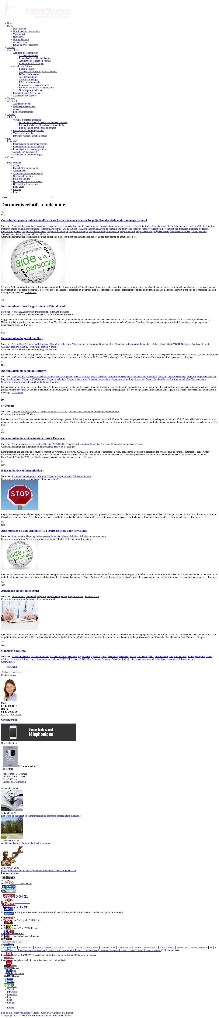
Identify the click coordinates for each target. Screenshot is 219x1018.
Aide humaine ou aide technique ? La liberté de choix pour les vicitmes (44, 530)
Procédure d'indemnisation (106, 411)
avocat (61, 226)
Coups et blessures (177, 656)
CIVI (151, 656)
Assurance (42, 226)
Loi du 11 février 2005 (161, 344)
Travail (10, 989)
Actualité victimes (15, 973)
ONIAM (86, 659)
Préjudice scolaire (144, 231)
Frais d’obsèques (99, 376)
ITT (68, 659)
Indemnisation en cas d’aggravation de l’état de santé (33, 306)
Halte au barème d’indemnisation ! (22, 470)
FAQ (9, 1000)
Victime (35, 234)
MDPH (176, 344)
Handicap (210, 226)
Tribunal (183, 659)
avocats (68, 226)
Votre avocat (13, 968)
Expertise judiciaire (142, 226)
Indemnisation (32, 228)
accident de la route (21, 656)
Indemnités (56, 228)
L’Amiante (7, 405)
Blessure (77, 226)
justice (74, 659)
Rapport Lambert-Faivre (157, 379)
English (10, 1007)
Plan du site (6, 1012)
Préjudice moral (127, 231)
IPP (63, 659)
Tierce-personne (198, 231)
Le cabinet (12, 965)
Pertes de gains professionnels (147, 228)
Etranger (70, 444)
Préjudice (183, 228)
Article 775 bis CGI (30, 411)
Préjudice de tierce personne (93, 536)
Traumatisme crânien (11, 234)
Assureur (52, 226)
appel (104, 656)
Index (10, 997)
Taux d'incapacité (19, 347)
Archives (5, 883)
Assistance (31, 226)
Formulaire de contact (12, 933)
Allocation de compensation (85, 344)
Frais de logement (179, 226)
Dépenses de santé (46, 376)
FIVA (65, 411)
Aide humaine (18, 226)
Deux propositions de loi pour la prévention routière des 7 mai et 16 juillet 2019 (38, 870)
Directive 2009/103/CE (54, 444)
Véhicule (26, 234)
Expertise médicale (161, 226)
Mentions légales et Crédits (26, 1012)
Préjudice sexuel (161, 231)
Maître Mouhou (25, 950)
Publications (13, 976)
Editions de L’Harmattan (14, 782)
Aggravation (28, 312)
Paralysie (196, 344)
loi (80, 659)
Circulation (37, 444)
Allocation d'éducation (60, 344)
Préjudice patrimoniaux (99, 379)
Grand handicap (106, 344)
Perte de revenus (124, 228)
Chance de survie (90, 226)
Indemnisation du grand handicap (22, 338)
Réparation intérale (82, 476)
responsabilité (149, 659)
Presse (10, 979)
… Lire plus (30, 292)
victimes (44, 234)
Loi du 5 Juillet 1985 (72, 228)
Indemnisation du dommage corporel (23, 370)
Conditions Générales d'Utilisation (57, 1012)
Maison (65, 536)
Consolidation (106, 226)
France (33, 659)
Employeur (137, 947)
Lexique (11, 1002)
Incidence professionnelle (13, 228)
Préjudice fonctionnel (77, 379)
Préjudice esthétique (78, 231)
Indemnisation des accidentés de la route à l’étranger (33, 438)
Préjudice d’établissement (34, 231)
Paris (58, 950)
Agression (95, 656)
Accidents (16, 312)
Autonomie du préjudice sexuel (20, 590)
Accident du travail (40, 656)
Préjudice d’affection (199, 228)
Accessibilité (18, 344)
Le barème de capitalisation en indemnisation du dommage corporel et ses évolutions (40, 815)
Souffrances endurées (180, 231)
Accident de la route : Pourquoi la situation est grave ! (26, 843)
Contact (10, 981)
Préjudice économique (57, 231)
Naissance (186, 344)
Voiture (139, 444)
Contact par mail (9, 719)
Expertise (11, 970)
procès (123, 950)
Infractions (12, 992)
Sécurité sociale (92, 596)
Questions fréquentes (13, 650)
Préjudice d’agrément (11, 231)
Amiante (16, 411)
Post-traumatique (170, 228)
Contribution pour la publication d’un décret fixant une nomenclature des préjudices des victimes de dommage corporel (74, 220)
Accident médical (58, 656)
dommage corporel (123, 226)
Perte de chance (107, 228)
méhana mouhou (91, 228)
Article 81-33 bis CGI (51, 411)
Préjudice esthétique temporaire (104, 231)
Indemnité (45, 228)
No (8, 662)
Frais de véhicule (197, 226)
